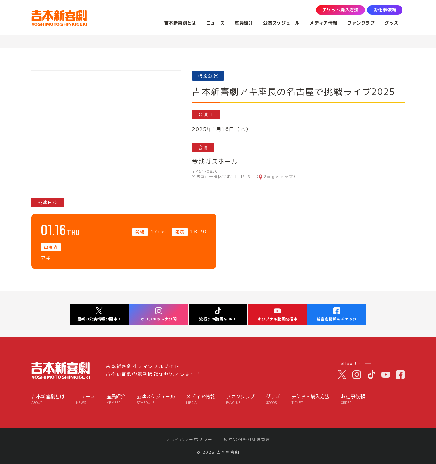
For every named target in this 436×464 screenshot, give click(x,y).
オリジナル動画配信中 (277, 319)
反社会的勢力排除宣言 (247, 440)
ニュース (85, 399)
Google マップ (278, 176)
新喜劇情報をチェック (337, 319)
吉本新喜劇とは (48, 399)
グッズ (273, 399)
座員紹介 (115, 399)
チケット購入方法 (310, 399)
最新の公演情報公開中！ (99, 319)
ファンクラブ (240, 399)
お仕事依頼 (353, 399)
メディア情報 (200, 399)
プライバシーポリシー (189, 440)
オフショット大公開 (158, 319)
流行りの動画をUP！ (218, 319)
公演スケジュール (156, 399)
